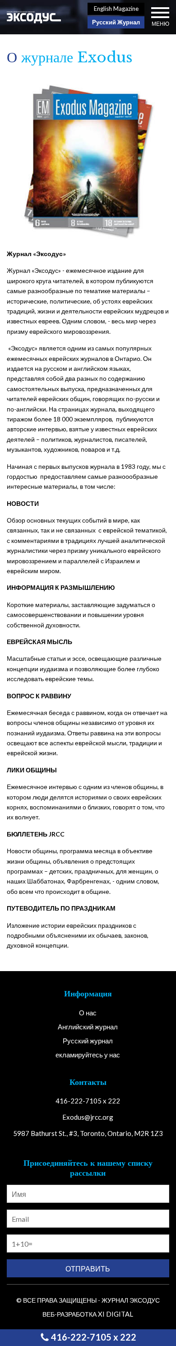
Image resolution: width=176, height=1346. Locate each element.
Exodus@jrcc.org (87, 1117)
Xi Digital (115, 1314)
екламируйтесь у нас (88, 1055)
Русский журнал (88, 1041)
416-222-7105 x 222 (92, 1337)
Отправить (87, 1268)
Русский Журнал (116, 22)
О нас (88, 1013)
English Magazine (116, 8)
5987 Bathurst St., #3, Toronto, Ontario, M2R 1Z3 (88, 1133)
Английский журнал (88, 1027)
